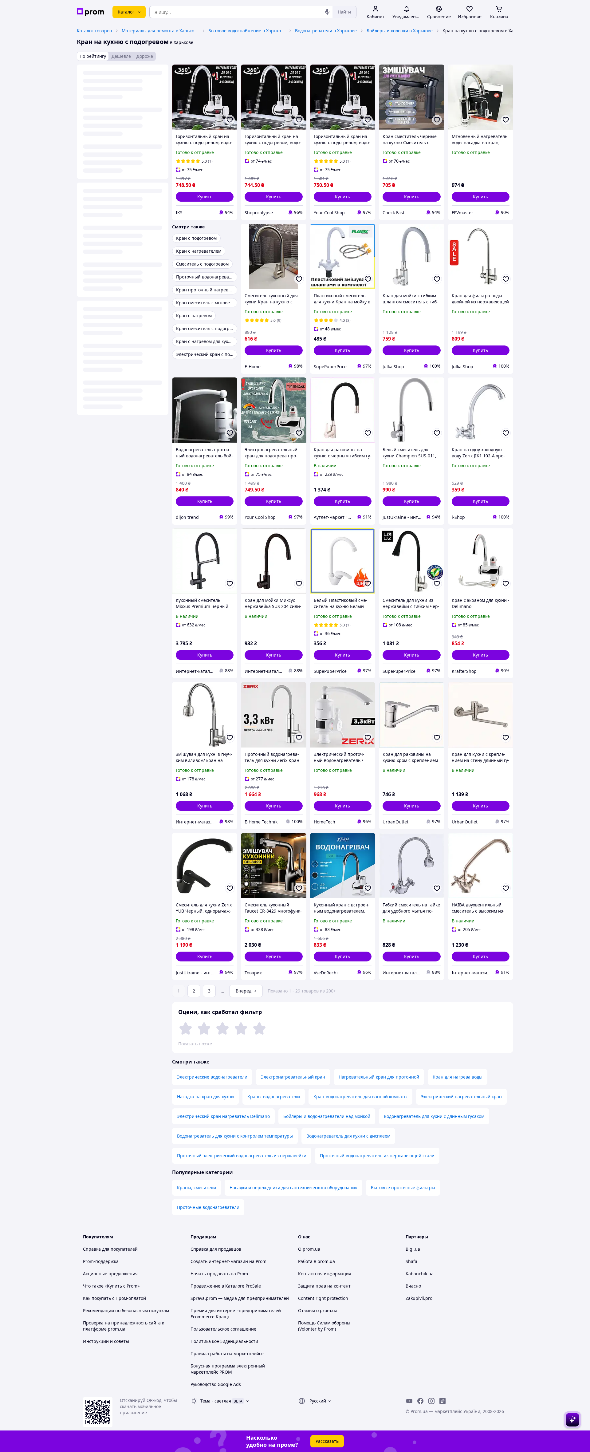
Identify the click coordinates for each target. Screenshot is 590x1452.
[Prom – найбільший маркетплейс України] (90, 12)
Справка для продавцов (216, 1249)
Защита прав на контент (324, 1286)
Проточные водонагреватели (208, 1207)
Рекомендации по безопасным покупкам (126, 1310)
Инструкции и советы (106, 1341)
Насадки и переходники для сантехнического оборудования (293, 1187)
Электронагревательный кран (293, 1077)
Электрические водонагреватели (212, 1077)
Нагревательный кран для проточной (379, 1077)
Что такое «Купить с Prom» (111, 1286)
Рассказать (327, 1441)
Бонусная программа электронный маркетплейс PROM (228, 1369)
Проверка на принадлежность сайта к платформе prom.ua (123, 1326)
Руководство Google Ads (216, 1384)
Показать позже (195, 1044)
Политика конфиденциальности (224, 1341)
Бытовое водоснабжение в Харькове (246, 31)
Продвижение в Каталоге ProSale (226, 1286)
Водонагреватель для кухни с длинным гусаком (434, 1116)
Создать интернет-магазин (219, 1261)
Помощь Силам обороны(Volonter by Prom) (324, 1326)
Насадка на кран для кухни (205, 1096)
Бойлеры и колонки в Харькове (400, 31)
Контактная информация (324, 1273)
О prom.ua (309, 1249)
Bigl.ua (413, 1249)
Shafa (411, 1261)
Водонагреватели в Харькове (326, 31)
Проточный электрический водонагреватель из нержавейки (241, 1155)
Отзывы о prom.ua (317, 1310)
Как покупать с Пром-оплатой (114, 1298)
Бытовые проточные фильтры (403, 1187)
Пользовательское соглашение (223, 1329)
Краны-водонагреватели (273, 1096)
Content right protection (323, 1298)
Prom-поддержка (101, 1261)
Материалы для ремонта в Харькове (160, 31)
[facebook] (420, 1401)
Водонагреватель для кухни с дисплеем (348, 1136)
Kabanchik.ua (420, 1273)
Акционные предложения (110, 1273)
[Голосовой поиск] (327, 12)
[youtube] (409, 1401)
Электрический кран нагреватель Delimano (223, 1116)
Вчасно (413, 1286)
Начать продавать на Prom (219, 1273)
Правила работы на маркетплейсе (227, 1353)
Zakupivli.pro (419, 1298)
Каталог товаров (94, 31)
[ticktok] (442, 1401)
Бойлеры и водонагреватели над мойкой (326, 1116)
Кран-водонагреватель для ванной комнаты (360, 1096)
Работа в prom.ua (316, 1261)
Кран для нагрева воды (457, 1077)
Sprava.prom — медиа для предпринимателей (240, 1298)
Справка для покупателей (110, 1249)
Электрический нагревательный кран (461, 1096)
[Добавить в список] (230, 120)
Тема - (215, 1401)
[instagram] (431, 1401)
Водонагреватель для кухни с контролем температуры (235, 1136)
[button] (205, 197)
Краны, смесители (196, 1187)
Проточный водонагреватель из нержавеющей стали (377, 1155)
